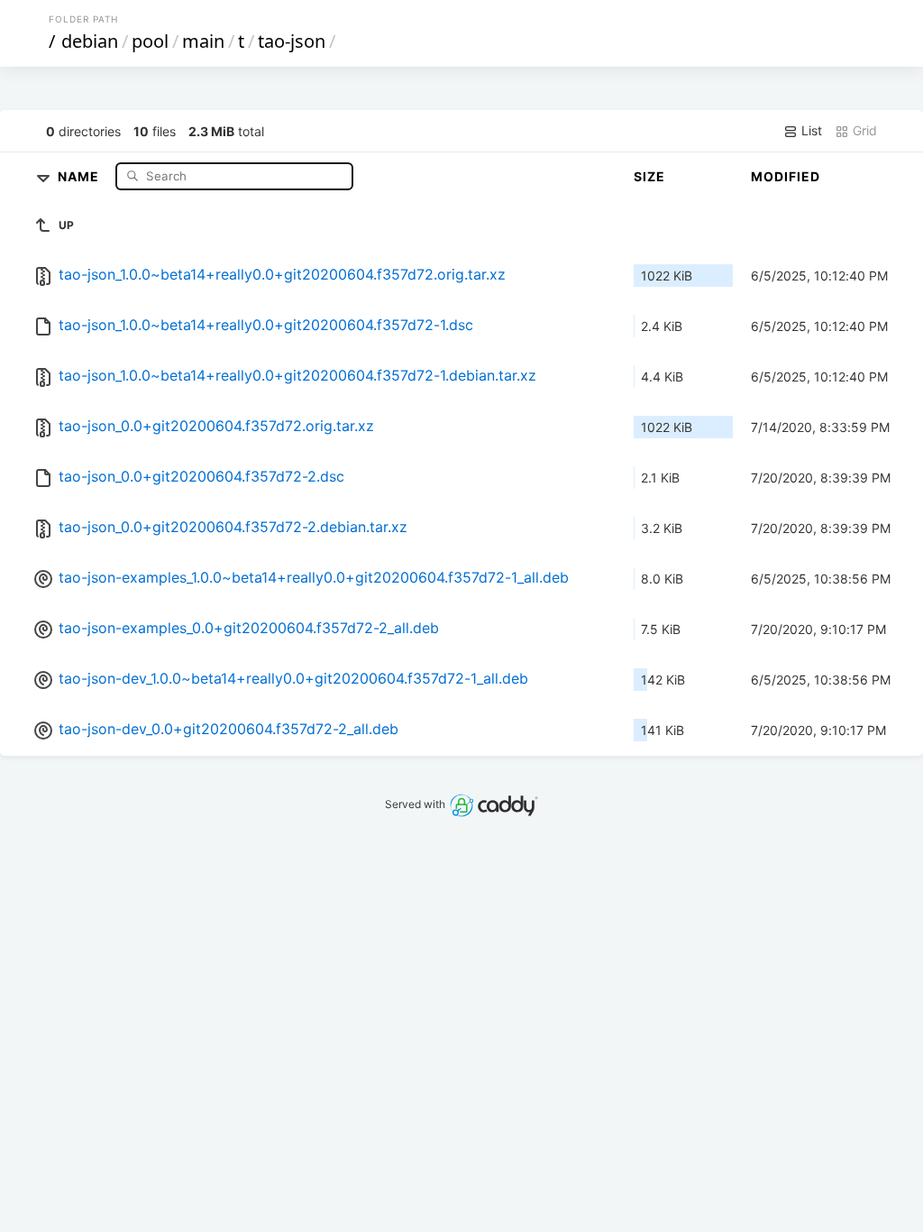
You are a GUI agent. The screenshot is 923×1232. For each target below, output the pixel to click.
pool (150, 41)
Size (649, 176)
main (203, 41)
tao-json (291, 41)
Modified (785, 176)
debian (89, 41)
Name (80, 175)
